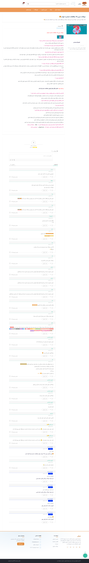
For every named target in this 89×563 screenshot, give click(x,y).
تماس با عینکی (55, 539)
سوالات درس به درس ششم (72, 19)
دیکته (51, 10)
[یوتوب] (76, 547)
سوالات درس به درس (43, 20)
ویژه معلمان (28, 10)
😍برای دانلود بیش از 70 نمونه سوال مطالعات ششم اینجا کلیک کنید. (39, 454)
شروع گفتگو (21, 544)
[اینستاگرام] (79, 547)
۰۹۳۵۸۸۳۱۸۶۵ (36, 539)
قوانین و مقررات (55, 541)
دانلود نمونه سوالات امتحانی (42, 24)
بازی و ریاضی (35, 20)
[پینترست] (70, 547)
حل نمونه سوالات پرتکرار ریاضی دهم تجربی (45, 478)
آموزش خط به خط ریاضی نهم (48, 506)
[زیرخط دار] (10, 160)
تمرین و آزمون (44, 10)
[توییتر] (67, 547)
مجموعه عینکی (58, 10)
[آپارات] (73, 547)
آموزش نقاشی (35, 24)
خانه (85, 19)
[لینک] (14, 160)
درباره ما (56, 544)
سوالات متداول (55, 546)
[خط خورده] (12, 160)
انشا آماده (45, 15)
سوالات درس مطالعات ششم (62, 19)
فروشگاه (36, 10)
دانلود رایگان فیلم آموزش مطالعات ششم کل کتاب (48, 88)
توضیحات (59, 26)
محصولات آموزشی (34, 15)
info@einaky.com (35, 542)
